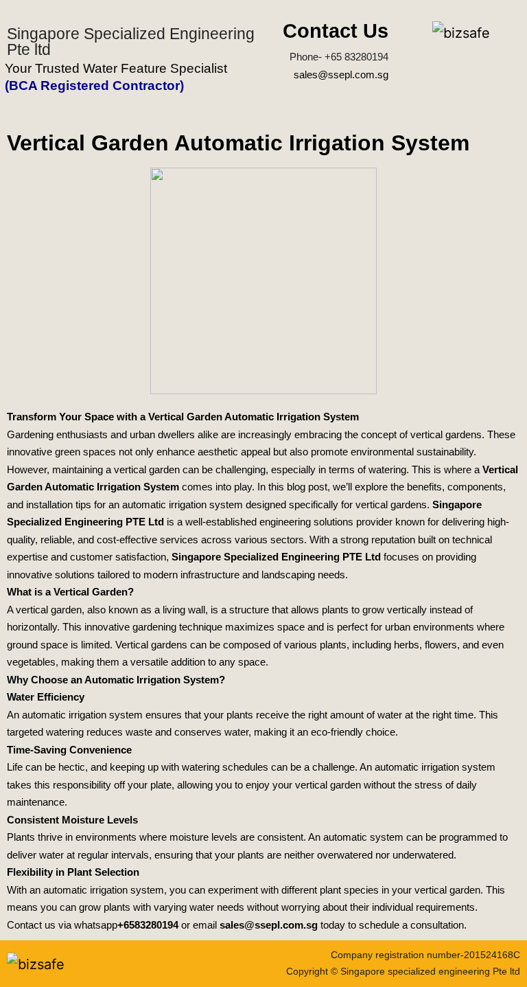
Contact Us (335, 31)
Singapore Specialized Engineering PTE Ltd (276, 557)
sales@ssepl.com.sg (341, 74)
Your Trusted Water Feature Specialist (116, 68)
